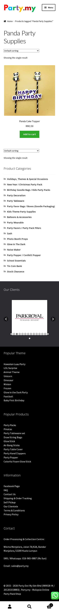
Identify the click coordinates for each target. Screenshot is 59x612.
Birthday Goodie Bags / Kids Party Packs (28, 189)
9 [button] (34, 334)
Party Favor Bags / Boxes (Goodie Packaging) (31, 206)
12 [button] (42, 334)
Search (29, 606)
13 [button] (45, 334)
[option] (29, 317)
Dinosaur (8, 380)
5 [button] (22, 334)
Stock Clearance (15, 271)
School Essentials (16, 260)
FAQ (6, 490)
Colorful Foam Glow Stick (17, 461)
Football (8, 396)
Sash (9, 233)
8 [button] (31, 334)
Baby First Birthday (14, 400)
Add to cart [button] (29, 134)
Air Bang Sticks (12, 445)
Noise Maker (14, 249)
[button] (6, 319)
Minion (7, 384)
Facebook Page (12, 486)
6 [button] (25, 334)
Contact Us (10, 494)
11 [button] (39, 334)
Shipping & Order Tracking (18, 498)
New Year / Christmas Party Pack (24, 184)
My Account (10, 606)
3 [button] (17, 334)
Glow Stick (9, 441)
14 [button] (48, 334)
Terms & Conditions (14, 510)
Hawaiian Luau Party (14, 364)
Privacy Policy (11, 514)
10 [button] (37, 334)
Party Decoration (16, 195)
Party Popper (11, 457)
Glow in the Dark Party (16, 392)
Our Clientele (11, 506)
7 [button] (28, 334)
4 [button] (20, 334)
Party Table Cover (13, 449)
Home (10, 21)
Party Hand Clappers (15, 453)
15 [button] (30, 338)
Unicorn (8, 376)
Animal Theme (12, 372)
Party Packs (10, 425)
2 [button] (14, 334)
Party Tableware (15, 200)
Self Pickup (10, 502)
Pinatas (8, 429)
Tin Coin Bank (14, 266)
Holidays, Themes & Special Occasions (27, 179)
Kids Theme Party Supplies (21, 211)
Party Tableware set (14, 433)
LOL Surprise (10, 368)
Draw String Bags (13, 437)
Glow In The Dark (16, 244)
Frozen (7, 388)
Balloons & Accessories (19, 217)
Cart (45, 604)
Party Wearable (15, 222)
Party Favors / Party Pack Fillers (24, 228)
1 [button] (11, 334)
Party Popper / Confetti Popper (24, 255)
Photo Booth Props (17, 238)
